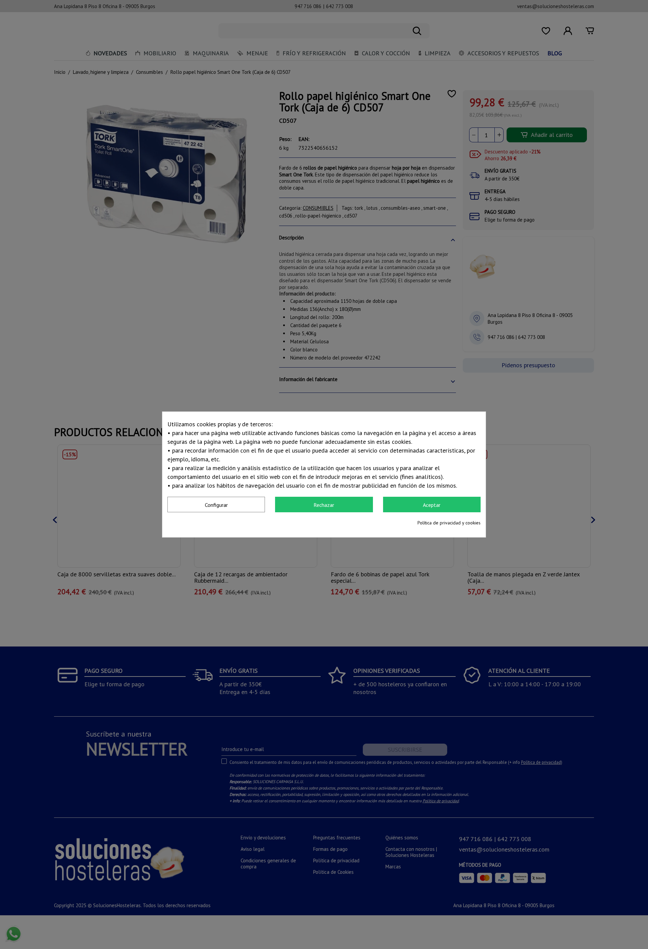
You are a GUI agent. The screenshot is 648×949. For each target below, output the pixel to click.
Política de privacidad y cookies (449, 523)
